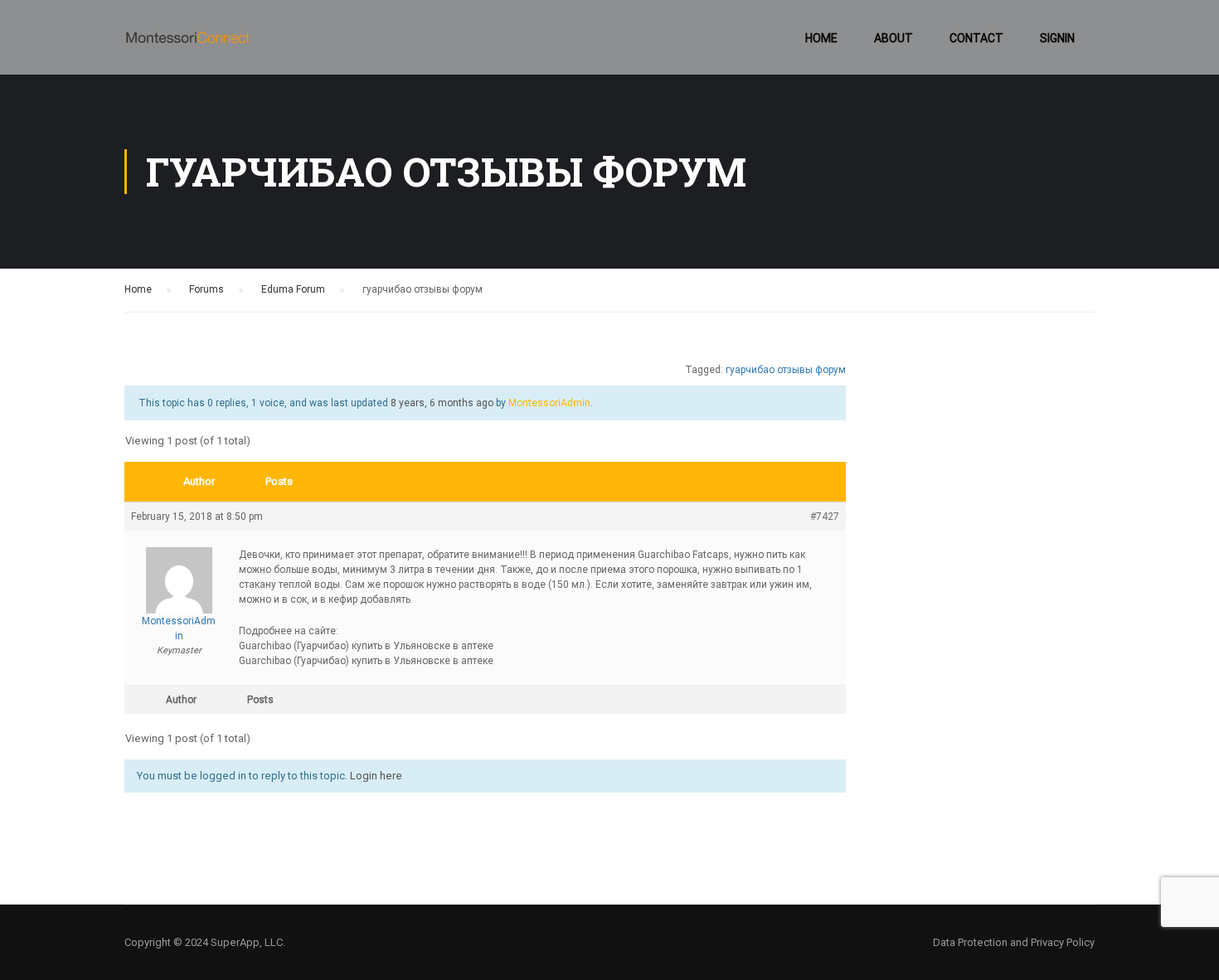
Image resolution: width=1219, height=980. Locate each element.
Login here (376, 775)
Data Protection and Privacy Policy (1014, 942)
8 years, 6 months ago (442, 403)
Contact (976, 38)
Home (821, 38)
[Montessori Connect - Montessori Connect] (187, 46)
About (893, 38)
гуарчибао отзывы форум (786, 370)
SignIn (1057, 38)
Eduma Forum (293, 289)
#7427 (824, 516)
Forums (206, 289)
